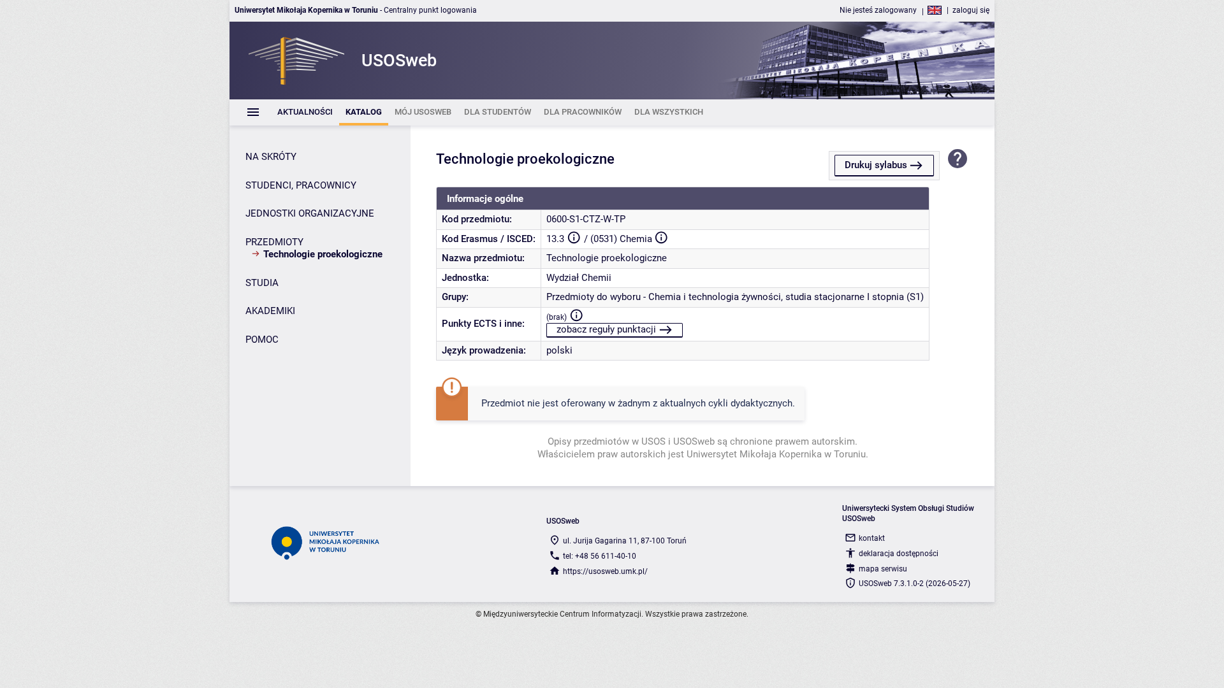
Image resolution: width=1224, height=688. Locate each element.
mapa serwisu (883, 568)
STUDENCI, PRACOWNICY (300, 185)
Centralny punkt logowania (430, 10)
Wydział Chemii (578, 277)
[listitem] (305, 112)
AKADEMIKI (270, 311)
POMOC (262, 339)
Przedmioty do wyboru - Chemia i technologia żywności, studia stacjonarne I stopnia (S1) (735, 297)
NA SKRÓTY (270, 156)
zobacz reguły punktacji (606, 329)
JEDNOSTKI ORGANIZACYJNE (309, 213)
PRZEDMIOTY (274, 242)
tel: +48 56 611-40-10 (599, 556)
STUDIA (262, 283)
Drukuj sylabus (876, 165)
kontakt (872, 538)
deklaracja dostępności (898, 553)
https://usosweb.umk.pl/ (605, 571)
